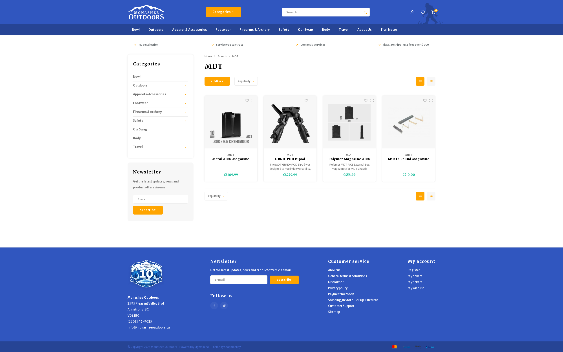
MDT (235, 56)
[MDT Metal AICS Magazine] (231, 122)
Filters (218, 81)
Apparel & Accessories (189, 30)
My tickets (415, 282)
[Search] (365, 12)
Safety (283, 30)
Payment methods (341, 294)
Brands (222, 56)
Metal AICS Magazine (230, 159)
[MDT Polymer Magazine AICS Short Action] (349, 122)
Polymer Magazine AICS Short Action (349, 159)
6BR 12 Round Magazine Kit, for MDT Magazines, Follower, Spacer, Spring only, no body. (409, 159)
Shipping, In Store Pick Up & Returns (353, 300)
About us (334, 270)
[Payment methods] (394, 346)
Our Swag (305, 30)
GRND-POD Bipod (290, 159)
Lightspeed (202, 346)
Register (414, 270)
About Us (364, 30)
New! (136, 30)
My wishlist (416, 288)
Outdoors (155, 30)
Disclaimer (336, 282)
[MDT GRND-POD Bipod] (290, 122)
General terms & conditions (347, 276)
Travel (344, 30)
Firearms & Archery (255, 30)
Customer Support (341, 306)
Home (208, 56)
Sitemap (334, 312)
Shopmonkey (232, 346)
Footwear (223, 30)
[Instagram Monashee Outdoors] (224, 305)
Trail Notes (389, 30)
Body (326, 30)
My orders (415, 276)
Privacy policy (337, 288)
